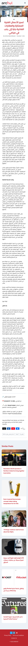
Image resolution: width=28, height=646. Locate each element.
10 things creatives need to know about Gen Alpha (13, 530)
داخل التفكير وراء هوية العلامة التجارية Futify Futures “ (13, 617)
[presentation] (14, 457)
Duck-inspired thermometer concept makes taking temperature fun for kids (12, 501)
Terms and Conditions (18, 635)
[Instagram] (14, 633)
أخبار (17, 434)
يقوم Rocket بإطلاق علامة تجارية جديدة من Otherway (13, 589)
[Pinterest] (17, 633)
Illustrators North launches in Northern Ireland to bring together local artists (13, 470)
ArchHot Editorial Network (10, 36)
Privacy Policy (7, 635)
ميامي (22, 434)
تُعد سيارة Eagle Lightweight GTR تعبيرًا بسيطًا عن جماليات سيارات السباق (13, 560)
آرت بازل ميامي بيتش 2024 (8, 434)
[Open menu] (25, 3)
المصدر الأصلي (7, 397)
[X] (11, 633)
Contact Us (14, 638)
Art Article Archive (16, 413)
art (14, 19)
